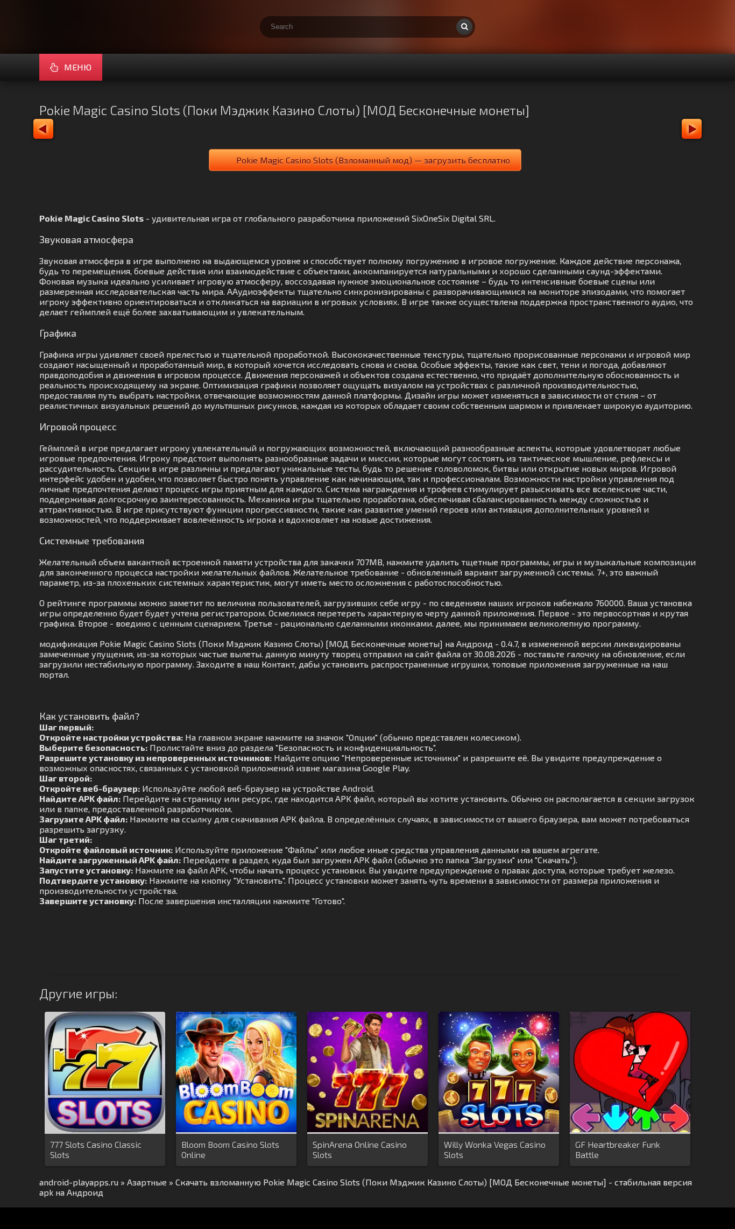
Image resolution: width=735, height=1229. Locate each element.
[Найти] (464, 27)
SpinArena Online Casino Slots (360, 1149)
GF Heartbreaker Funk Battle (617, 1149)
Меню (77, 67)
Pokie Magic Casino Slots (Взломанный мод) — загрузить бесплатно (373, 160)
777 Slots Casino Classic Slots (96, 1149)
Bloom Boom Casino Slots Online (230, 1149)
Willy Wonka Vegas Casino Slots (495, 1149)
